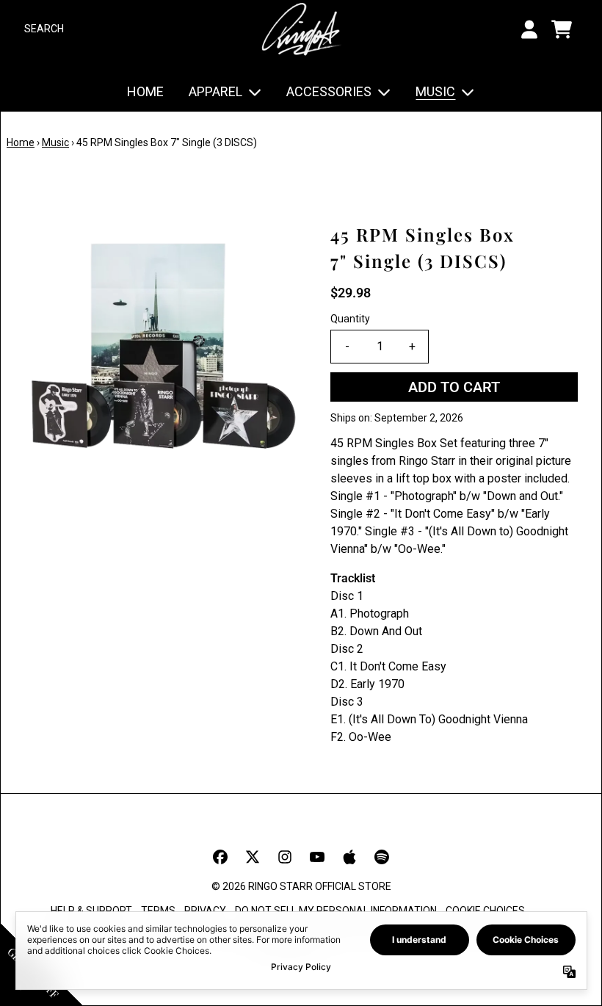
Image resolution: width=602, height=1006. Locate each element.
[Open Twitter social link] (252, 857)
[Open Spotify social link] (382, 857)
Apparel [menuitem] (215, 91)
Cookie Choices (485, 910)
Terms (158, 910)
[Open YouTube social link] (317, 857)
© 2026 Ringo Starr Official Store (301, 886)
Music (55, 142)
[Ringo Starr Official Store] (301, 29)
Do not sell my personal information (336, 910)
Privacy (205, 910)
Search (44, 29)
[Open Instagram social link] (285, 857)
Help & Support (91, 910)
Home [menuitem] (145, 91)
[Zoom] (162, 359)
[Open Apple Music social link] (349, 857)
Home (21, 142)
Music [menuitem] (435, 91)
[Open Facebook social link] (220, 857)
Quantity (350, 319)
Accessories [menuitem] (328, 91)
